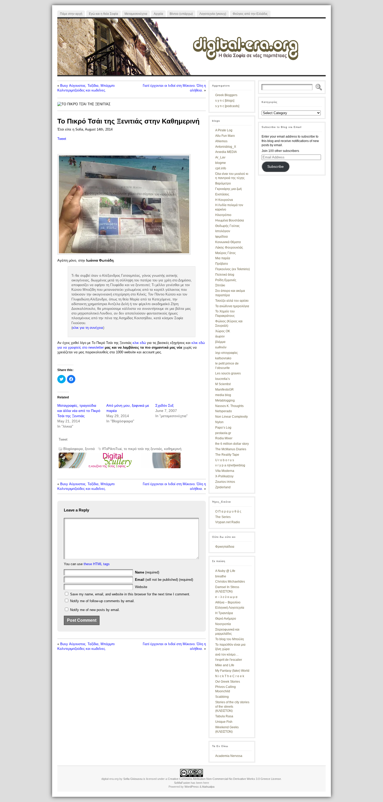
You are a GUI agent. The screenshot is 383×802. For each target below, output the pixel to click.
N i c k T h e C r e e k (229, 676)
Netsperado (223, 411)
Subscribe (275, 167)
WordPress (191, 786)
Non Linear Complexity (231, 416)
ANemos (221, 141)
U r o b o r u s (224, 460)
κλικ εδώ (139, 343)
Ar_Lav (220, 157)
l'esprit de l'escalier (228, 660)
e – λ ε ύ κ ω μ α (226, 597)
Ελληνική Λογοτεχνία (229, 607)
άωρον (220, 336)
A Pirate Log (223, 130)
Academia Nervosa (228, 756)
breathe (220, 576)
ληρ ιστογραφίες (226, 353)
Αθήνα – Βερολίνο (227, 602)
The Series (223, 517)
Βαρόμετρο (223, 183)
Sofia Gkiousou (133, 778)
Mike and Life (224, 665)
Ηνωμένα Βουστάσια (229, 220)
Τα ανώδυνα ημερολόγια (232, 306)
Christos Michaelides (230, 581)
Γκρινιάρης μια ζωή (228, 189)
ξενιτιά (90, 449)
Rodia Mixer (223, 438)
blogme (220, 163)
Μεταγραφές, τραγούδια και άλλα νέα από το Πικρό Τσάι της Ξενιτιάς (78, 410)
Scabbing (222, 697)
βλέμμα (220, 342)
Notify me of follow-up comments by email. (102, 601)
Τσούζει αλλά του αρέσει (232, 301)
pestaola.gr (223, 433)
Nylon (219, 422)
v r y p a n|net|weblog (230, 465)
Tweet (61, 139)
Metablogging (225, 400)
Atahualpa (208, 786)
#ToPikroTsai (112, 449)
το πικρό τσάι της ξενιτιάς (143, 449)
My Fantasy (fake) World (232, 671)
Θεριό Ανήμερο (225, 618)
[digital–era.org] (191, 46)
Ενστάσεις (222, 194)
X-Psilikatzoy (224, 476)
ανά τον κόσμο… (227, 654)
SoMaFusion (182, 782)
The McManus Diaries (230, 449)
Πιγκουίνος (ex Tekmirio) (232, 269)
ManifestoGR (224, 389)
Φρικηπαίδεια (224, 546)
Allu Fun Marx (225, 136)
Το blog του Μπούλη (229, 639)
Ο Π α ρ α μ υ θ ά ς (228, 511)
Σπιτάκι (220, 285)
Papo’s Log (223, 427)
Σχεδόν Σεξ (164, 405)
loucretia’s (222, 379)
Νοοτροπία (223, 624)
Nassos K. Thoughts (229, 406)
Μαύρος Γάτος (225, 253)
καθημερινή (172, 449)
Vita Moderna (224, 471)
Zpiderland (223, 487)
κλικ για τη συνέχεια (87, 328)
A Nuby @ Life (225, 571)
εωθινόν (220, 347)
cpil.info (220, 168)
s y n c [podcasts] (227, 106)
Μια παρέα (222, 258)
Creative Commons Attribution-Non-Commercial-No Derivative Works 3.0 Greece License (224, 778)
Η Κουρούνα (224, 200)
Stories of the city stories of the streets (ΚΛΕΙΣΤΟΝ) (232, 706)
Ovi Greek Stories (227, 681)
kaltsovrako (223, 358)
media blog (223, 395)
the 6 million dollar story (232, 444)
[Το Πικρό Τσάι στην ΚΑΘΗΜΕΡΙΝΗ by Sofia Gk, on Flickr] (124, 254)
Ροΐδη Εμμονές (225, 280)
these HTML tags (97, 564)
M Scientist (223, 384)
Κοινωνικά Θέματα (228, 242)
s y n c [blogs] (224, 100)
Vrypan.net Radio (227, 522)
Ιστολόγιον (222, 231)
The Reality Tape (227, 454)
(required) (147, 572)
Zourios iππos (225, 482)
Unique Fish (223, 722)
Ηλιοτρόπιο (223, 215)
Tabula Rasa (224, 716)
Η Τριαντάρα (224, 613)
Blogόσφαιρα (73, 449)
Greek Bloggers (226, 95)
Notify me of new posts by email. (95, 610)
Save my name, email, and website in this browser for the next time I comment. (130, 594)
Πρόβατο (221, 264)
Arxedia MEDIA (226, 152)
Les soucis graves (228, 373)
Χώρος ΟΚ (222, 331)
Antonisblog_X (225, 147)
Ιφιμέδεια (221, 236)
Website (141, 587)
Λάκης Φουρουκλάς (229, 247)
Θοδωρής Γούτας (227, 226)
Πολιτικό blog (224, 274)
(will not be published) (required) (164, 580)
